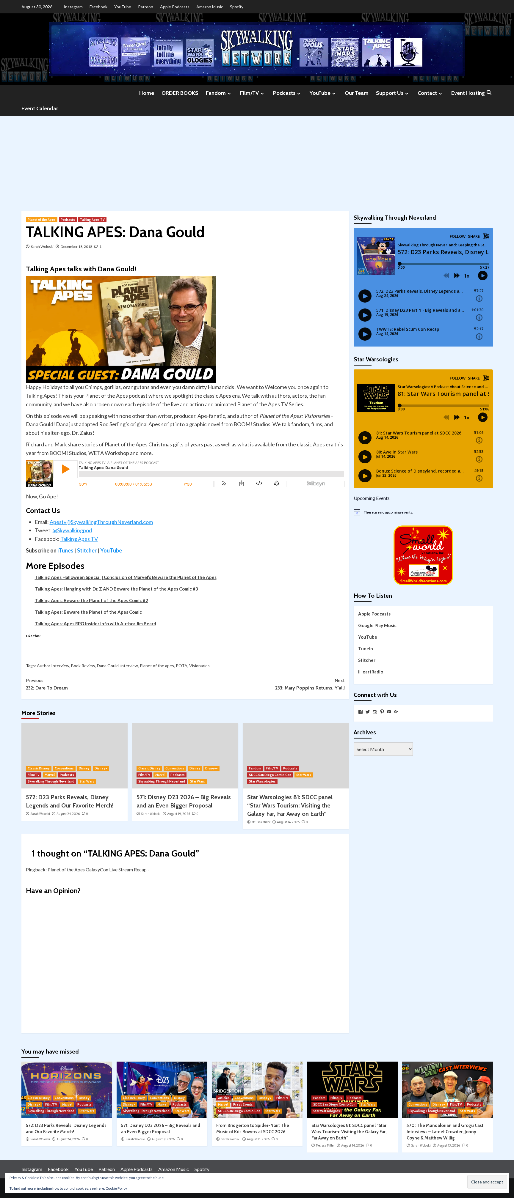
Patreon (145, 6)
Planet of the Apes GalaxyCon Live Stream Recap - (98, 869)
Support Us (389, 93)
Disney (84, 768)
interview (129, 665)
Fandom (216, 93)
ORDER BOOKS (180, 93)
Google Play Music (377, 625)
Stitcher (87, 550)
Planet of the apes (157, 665)
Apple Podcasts (174, 6)
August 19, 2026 (178, 814)
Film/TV (249, 93)
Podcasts (284, 93)
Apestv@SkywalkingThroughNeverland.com (101, 522)
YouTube (122, 6)
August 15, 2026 (258, 1139)
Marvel (50, 775)
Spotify (236, 6)
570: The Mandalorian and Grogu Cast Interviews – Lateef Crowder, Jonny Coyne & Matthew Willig (445, 1132)
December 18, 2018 (76, 246)
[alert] (423, 512)
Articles (224, 1098)
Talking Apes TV (92, 220)
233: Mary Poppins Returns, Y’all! (310, 684)
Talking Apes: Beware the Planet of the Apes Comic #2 (91, 600)
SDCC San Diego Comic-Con (270, 775)
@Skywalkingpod (72, 530)
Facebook (98, 6)
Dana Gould (108, 665)
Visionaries (199, 665)
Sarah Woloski (42, 246)
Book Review (83, 665)
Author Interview (53, 665)
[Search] (489, 93)
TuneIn (365, 648)
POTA (181, 665)
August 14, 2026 (288, 822)
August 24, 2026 (68, 814)
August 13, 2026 (448, 1145)
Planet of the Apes (42, 220)
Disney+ (101, 768)
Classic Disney (39, 768)
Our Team (357, 93)
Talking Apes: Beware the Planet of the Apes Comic (88, 612)
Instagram (73, 6)
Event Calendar (39, 108)
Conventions (64, 768)
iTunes (65, 550)
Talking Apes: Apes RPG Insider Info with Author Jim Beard (95, 623)
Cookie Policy (116, 1188)
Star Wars (86, 781)
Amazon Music (209, 6)
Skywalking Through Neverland (51, 781)
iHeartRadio (370, 671)
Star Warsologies (262, 781)
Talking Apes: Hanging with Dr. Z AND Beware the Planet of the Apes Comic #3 (116, 588)
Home (146, 93)
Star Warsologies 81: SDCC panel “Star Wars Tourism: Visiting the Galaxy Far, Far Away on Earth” (290, 805)
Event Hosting (468, 93)
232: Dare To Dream (47, 684)
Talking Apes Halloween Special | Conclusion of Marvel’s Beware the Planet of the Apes (126, 577)
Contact (427, 93)
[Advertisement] (257, 160)
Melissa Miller (261, 822)
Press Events (243, 1104)
